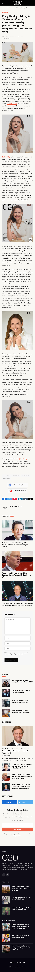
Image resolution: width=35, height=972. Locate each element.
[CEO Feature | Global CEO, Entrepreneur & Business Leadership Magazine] (18, 3)
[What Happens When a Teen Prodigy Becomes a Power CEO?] (6, 683)
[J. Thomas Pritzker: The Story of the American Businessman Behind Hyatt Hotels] (17, 530)
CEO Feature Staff (12, 36)
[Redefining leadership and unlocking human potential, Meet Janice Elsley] (6, 713)
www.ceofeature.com (17, 962)
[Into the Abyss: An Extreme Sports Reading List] (6, 938)
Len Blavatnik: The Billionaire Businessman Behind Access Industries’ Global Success (17, 604)
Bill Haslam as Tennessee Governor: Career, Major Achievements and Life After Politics (16, 751)
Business (5, 12)
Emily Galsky (6, 157)
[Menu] (3, 3)
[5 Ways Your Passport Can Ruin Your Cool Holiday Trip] (6, 911)
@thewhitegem (24, 459)
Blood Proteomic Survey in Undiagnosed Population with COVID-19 (21, 947)
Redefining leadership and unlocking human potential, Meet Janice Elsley (20, 712)
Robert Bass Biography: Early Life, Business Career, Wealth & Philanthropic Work (16, 575)
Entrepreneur (15, 475)
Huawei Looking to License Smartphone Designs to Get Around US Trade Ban (21, 926)
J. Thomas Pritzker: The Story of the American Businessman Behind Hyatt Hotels (15, 545)
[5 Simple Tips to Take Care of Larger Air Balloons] (6, 900)
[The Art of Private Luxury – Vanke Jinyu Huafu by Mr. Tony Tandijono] (6, 889)
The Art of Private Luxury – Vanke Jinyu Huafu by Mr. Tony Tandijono (21, 888)
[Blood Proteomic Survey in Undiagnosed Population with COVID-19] (6, 949)
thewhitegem (6, 478)
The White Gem (12, 103)
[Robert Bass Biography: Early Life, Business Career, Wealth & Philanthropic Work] (17, 561)
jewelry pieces (25, 475)
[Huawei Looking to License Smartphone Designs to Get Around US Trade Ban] (6, 927)
